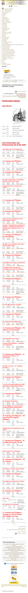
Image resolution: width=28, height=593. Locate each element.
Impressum (4, 63)
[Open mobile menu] (2, 5)
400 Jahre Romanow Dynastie (8, 49)
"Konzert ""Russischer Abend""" (8, 53)
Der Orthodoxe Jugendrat (7, 42)
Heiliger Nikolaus (5, 12)
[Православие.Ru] (14, 569)
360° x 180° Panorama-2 (7, 11)
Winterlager (4, 40)
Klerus (3, 16)
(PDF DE (24, 91)
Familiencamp (5, 26)
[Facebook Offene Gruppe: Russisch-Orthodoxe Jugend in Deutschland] (5, 563)
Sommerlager (4, 39)
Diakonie (3, 31)
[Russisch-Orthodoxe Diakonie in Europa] (14, 575)
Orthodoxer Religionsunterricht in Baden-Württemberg (12, 44)
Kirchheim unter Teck (6, 33)
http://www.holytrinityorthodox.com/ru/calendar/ (16, 529)
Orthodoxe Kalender (22, 526)
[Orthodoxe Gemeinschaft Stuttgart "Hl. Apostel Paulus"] (14, 567)
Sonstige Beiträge (5, 48)
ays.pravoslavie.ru (22, 528)
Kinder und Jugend (5, 37)
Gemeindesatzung (5, 18)
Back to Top (24, 586)
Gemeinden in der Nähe (6, 32)
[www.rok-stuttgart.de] (14, 2)
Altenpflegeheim (5, 29)
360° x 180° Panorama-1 (7, 10)
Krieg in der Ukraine (6, 21)
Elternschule (4, 24)
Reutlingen (4, 36)
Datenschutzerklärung (6, 64)
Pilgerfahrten (4, 27)
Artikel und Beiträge (6, 47)
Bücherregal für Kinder (6, 45)
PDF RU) (19, 91)
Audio (3, 61)
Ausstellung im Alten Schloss (8, 58)
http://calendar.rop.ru (22, 531)
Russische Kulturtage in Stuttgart (8, 52)
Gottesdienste (5, 17)
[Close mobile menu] (2, 7)
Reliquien (4, 15)
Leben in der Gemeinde (6, 22)
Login (2, 586)
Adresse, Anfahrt (5, 20)
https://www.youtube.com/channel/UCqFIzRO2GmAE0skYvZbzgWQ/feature (14, 96)
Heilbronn (4, 34)
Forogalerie (4, 59)
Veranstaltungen (5, 43)
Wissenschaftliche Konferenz (8, 54)
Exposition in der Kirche (6, 56)
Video (3, 60)
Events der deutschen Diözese (8, 50)
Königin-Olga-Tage (5, 28)
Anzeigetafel (4, 23)
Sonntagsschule (5, 38)
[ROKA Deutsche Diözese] (14, 572)
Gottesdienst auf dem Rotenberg (8, 55)
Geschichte (4, 13)
